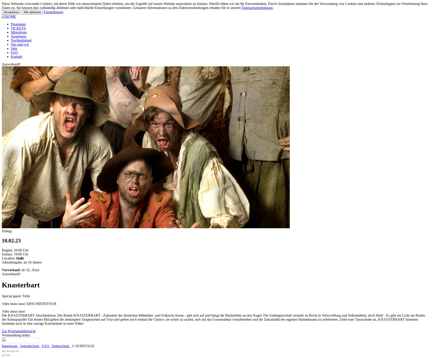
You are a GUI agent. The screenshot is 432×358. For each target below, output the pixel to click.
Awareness (18, 36)
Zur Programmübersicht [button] (19, 331)
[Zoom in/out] (17, 351)
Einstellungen (53, 12)
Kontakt (16, 56)
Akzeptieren (11, 12)
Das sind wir (20, 44)
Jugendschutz (30, 346)
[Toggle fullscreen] (12, 351)
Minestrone (19, 32)
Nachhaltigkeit (21, 40)
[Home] (9, 16)
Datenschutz (61, 346)
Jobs (14, 48)
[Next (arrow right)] (8, 355)
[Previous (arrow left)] (3, 355)
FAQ (14, 52)
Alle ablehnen (32, 12)
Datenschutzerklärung (257, 8)
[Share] (8, 351)
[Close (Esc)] (3, 351)
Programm (18, 24)
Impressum (10, 346)
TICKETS (18, 28)
